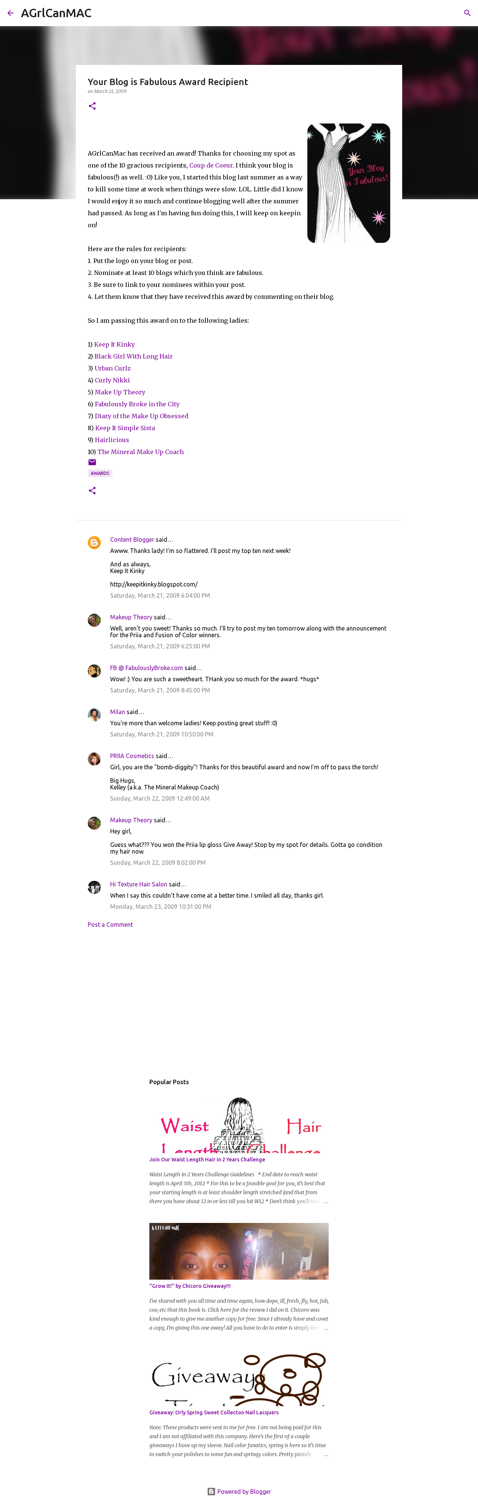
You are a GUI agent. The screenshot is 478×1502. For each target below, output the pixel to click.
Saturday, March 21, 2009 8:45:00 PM (160, 690)
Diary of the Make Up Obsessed (141, 416)
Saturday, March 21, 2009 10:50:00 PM (162, 734)
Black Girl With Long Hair (133, 356)
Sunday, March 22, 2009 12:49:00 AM (160, 798)
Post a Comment (110, 924)
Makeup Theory (131, 617)
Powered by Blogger (243, 1491)
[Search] (101, 13)
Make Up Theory (120, 392)
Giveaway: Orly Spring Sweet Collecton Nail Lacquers (214, 1412)
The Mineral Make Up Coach (140, 452)
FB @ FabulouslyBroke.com (146, 667)
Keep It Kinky (114, 344)
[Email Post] (92, 465)
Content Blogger (132, 539)
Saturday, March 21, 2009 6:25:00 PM (160, 646)
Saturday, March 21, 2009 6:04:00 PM (160, 595)
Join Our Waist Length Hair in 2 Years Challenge (207, 1160)
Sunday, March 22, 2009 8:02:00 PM (158, 862)
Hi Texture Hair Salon (138, 884)
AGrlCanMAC (56, 12)
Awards (100, 473)
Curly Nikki (112, 380)
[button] (92, 106)
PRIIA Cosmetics (132, 755)
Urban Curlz (112, 368)
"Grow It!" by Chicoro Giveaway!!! (190, 1286)
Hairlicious (112, 440)
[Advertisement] (239, 1003)
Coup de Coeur (211, 165)
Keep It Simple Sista (125, 428)
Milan (117, 711)
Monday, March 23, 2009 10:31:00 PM (160, 906)
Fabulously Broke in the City (137, 404)
